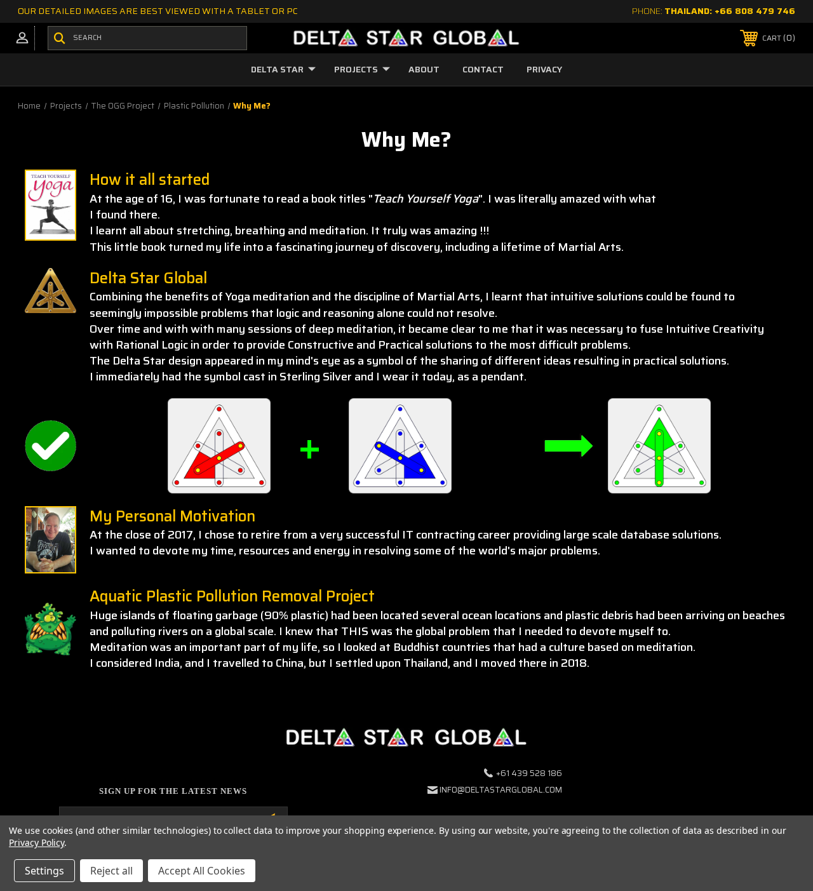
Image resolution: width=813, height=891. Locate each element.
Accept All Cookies (201, 871)
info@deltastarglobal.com (501, 789)
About (424, 69)
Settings (44, 871)
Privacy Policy (36, 842)
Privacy (544, 69)
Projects (356, 69)
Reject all (111, 871)
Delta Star (277, 69)
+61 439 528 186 (529, 773)
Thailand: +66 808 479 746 (729, 11)
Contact (483, 69)
